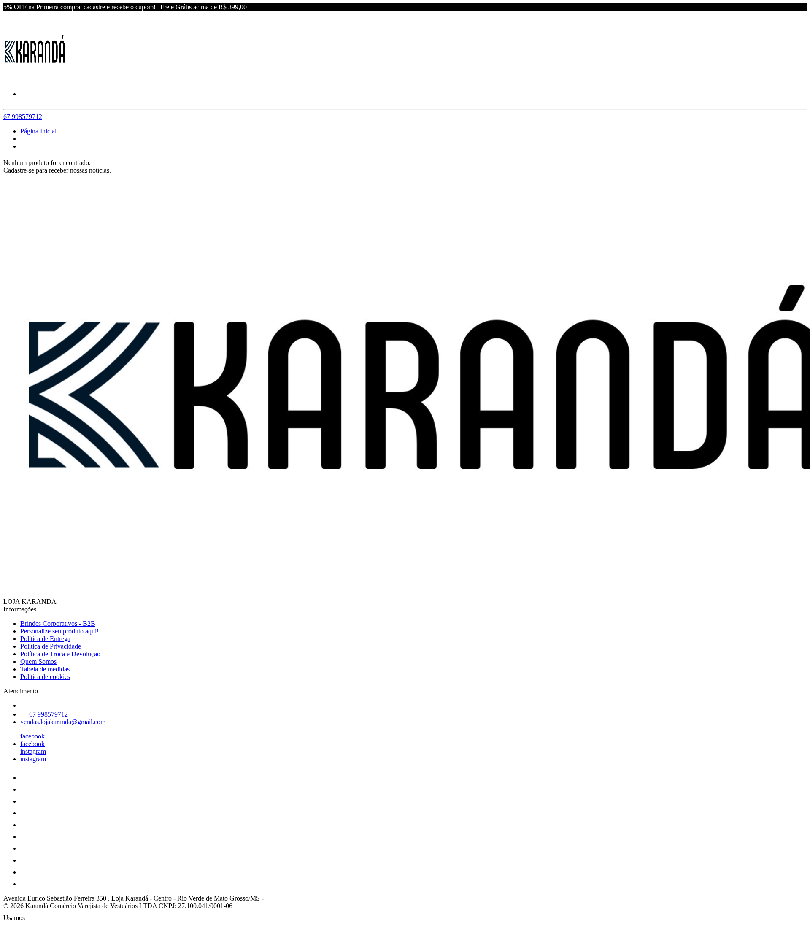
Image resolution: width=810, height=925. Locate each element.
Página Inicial (38, 131)
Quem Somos (38, 661)
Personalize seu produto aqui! (59, 631)
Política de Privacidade (50, 646)
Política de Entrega (45, 638)
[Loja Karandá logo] (35, 79)
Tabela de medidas (45, 669)
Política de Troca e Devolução (60, 653)
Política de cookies (45, 676)
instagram (33, 751)
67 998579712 (22, 116)
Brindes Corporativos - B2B (57, 623)
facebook (32, 736)
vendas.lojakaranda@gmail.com (62, 721)
